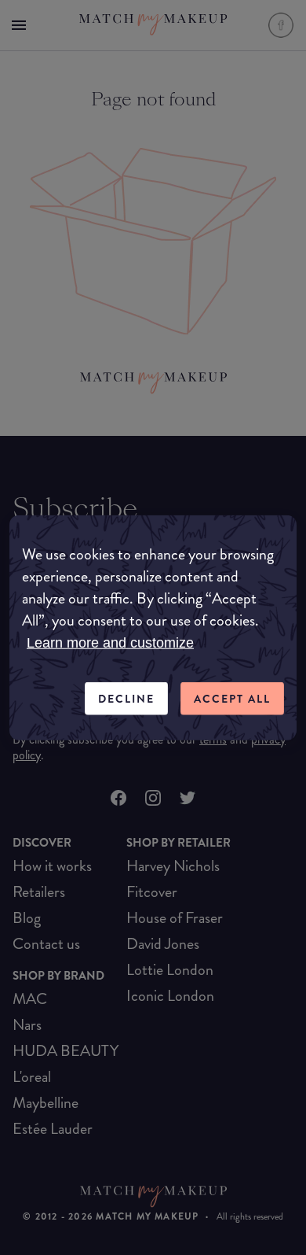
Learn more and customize (110, 642)
